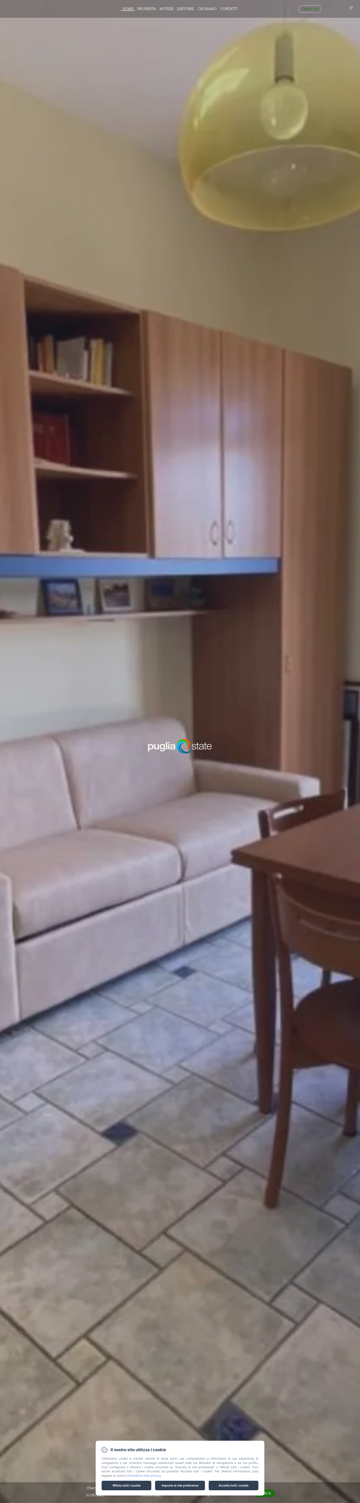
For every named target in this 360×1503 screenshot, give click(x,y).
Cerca (265, 1493)
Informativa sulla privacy (143, 1475)
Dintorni (185, 9)
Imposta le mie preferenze (180, 1485)
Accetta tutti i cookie (233, 1485)
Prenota (310, 9)
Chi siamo (207, 9)
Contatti (228, 9)
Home (128, 9)
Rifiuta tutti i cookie (126, 1485)
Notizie (166, 9)
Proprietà (146, 9)
